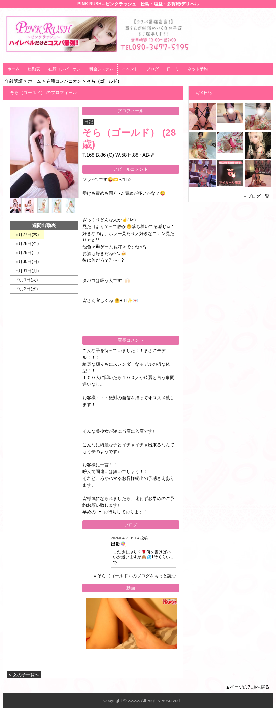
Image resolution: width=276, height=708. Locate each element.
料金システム (101, 69)
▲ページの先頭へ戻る (247, 687)
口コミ (173, 69)
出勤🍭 (118, 544)
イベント (130, 69)
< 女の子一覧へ (24, 674)
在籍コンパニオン (64, 69)
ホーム (13, 69)
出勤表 (34, 69)
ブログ (152, 69)
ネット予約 (197, 69)
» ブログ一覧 (256, 196)
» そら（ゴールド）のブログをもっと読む (135, 575)
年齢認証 (14, 81)
